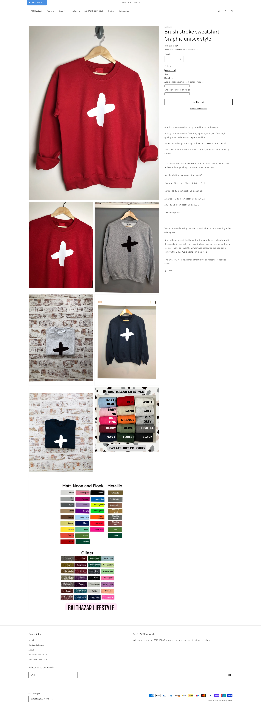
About (31, 650)
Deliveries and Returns (38, 654)
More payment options (198, 109)
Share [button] (170, 270)
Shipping (178, 49)
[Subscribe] (74, 675)
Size (166, 74)
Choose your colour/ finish (177, 89)
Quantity (167, 54)
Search (32, 640)
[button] (219, 11)
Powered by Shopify (225, 701)
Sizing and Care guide (38, 659)
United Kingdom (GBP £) (40, 699)
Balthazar (216, 701)
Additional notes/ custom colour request (184, 81)
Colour (167, 66)
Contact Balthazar (36, 645)
